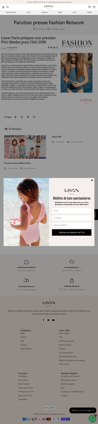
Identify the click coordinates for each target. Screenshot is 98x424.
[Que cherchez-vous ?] (7, 7)
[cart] (94, 7)
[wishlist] (89, 7)
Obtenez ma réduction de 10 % (72, 232)
